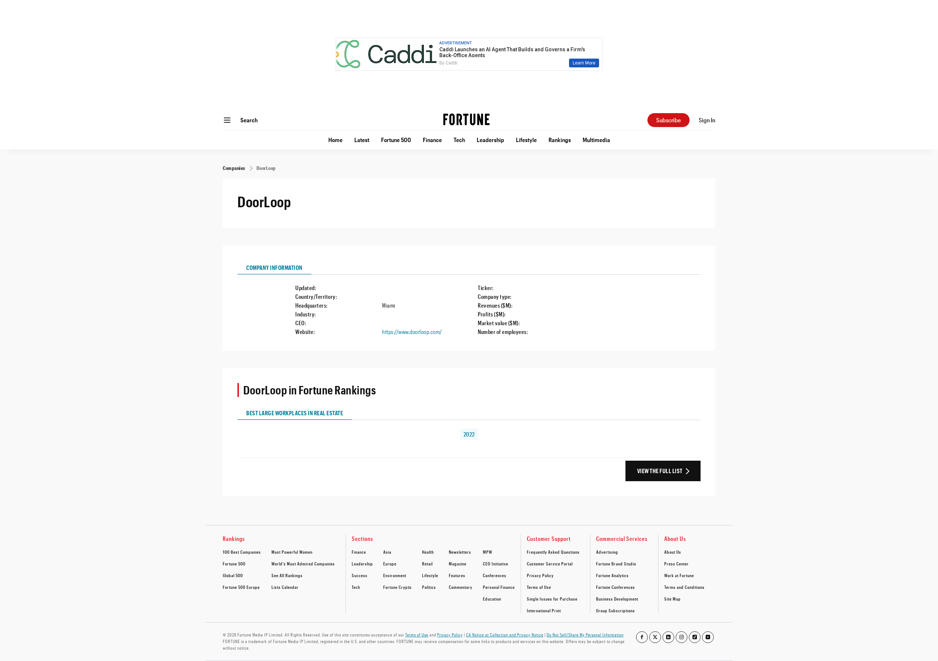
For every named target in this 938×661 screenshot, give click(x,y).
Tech (459, 139)
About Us (672, 551)
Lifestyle (526, 139)
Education (492, 598)
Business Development (617, 598)
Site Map (672, 598)
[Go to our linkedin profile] (668, 637)
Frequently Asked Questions (553, 551)
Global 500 (233, 575)
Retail (427, 563)
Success (360, 575)
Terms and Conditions (684, 587)
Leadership (490, 139)
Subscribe (668, 119)
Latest (361, 139)
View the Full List (660, 470)
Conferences (494, 575)
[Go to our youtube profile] (708, 637)
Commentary (460, 587)
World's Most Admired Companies (303, 563)
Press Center (676, 563)
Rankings (560, 139)
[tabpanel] (469, 305)
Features (457, 575)
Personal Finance (499, 587)
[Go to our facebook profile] (642, 637)
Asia (387, 551)
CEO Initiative (495, 563)
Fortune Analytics (612, 575)
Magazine (457, 563)
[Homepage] (466, 120)
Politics (429, 587)
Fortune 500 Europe (241, 587)
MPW (487, 551)
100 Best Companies (242, 551)
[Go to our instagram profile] (681, 637)
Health (428, 551)
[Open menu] (227, 120)
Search (249, 119)
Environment (394, 575)
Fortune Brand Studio (616, 563)
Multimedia (596, 139)
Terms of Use (539, 587)
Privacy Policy (540, 575)
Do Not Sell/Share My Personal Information (585, 634)
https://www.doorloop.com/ (412, 331)
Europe (389, 563)
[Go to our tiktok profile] (695, 637)
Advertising (607, 551)
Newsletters (460, 551)
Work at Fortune (679, 575)
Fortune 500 (396, 139)
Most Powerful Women (292, 551)
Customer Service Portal (550, 563)
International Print (544, 610)
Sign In (707, 119)
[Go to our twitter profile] (655, 637)
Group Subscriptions (615, 610)
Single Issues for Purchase (552, 598)
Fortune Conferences (615, 587)
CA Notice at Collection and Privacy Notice (504, 634)
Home (335, 139)
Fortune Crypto (397, 587)
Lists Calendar (285, 587)
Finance (432, 139)
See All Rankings (287, 575)
